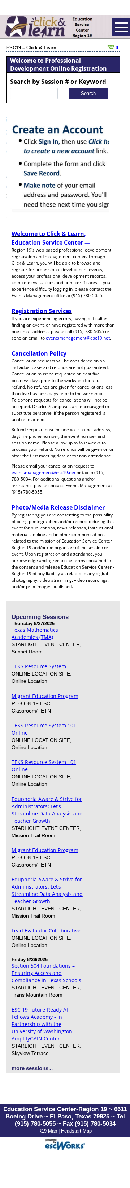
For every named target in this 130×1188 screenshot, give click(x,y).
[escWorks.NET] (65, 1143)
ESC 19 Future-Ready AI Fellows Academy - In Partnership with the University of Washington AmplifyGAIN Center (42, 1024)
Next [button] (114, 165)
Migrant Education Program (45, 696)
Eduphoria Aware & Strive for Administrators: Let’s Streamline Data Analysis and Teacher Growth (47, 810)
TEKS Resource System (39, 666)
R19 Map (48, 1131)
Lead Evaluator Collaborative (46, 930)
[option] (57, 165)
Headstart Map (76, 1131)
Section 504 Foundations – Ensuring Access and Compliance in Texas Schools (46, 973)
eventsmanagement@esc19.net (78, 338)
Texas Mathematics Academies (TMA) (35, 633)
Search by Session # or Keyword (58, 81)
